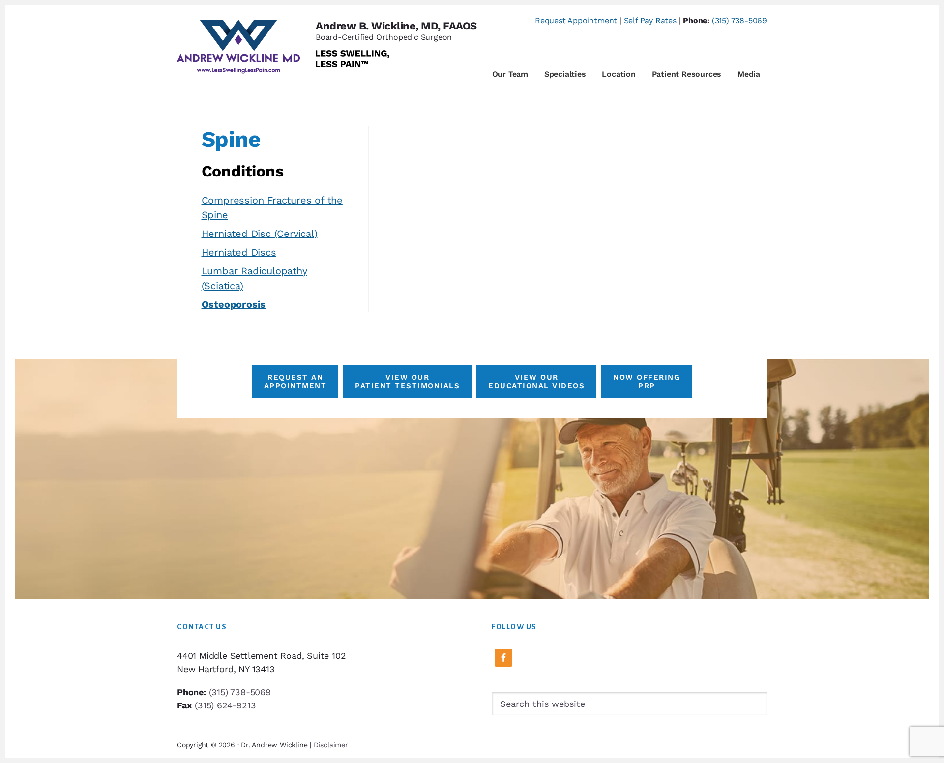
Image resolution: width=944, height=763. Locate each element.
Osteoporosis (234, 304)
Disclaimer (331, 745)
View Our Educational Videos (536, 381)
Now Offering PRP (646, 381)
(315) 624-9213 (225, 705)
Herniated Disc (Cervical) (260, 233)
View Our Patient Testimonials (407, 381)
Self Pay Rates (650, 20)
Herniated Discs (239, 252)
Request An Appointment (295, 381)
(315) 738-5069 (739, 20)
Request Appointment (576, 20)
